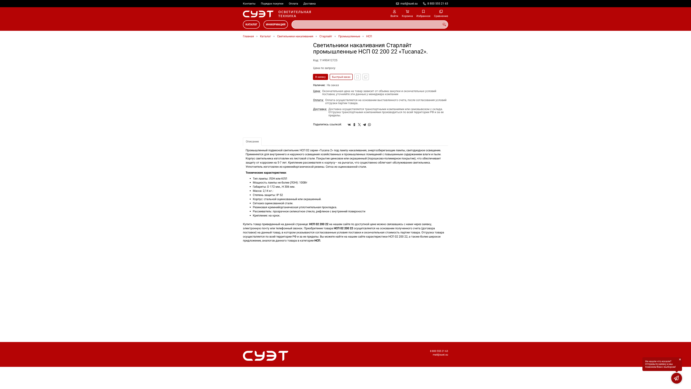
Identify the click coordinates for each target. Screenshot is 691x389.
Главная (248, 36)
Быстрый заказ (341, 76)
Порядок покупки (272, 3)
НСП (369, 36)
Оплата (293, 3)
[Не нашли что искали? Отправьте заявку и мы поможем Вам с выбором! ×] (676, 378)
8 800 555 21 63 (437, 3)
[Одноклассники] (354, 124)
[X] (359, 124)
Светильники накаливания (295, 36)
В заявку (320, 76)
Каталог (251, 24)
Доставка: (320, 109)
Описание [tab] (252, 141)
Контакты (249, 3)
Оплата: (318, 100)
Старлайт (325, 36)
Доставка (309, 3)
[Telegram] (364, 124)
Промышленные (349, 36)
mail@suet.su (409, 3)
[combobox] (370, 24)
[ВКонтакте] (349, 124)
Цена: (317, 91)
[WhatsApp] (369, 124)
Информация (275, 24)
